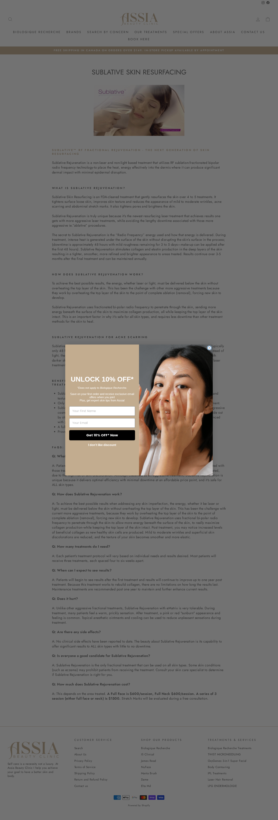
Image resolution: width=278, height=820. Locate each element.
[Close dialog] (209, 348)
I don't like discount (102, 445)
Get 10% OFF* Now (102, 435)
